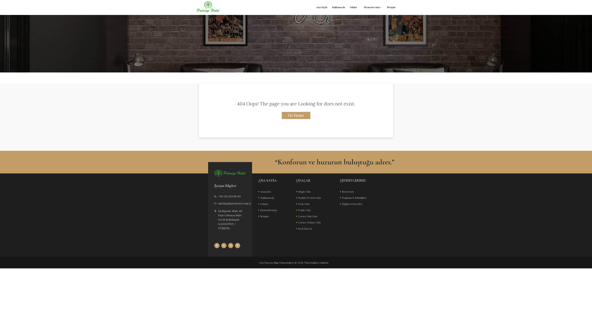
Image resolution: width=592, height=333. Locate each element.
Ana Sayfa (321, 7)
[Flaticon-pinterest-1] (237, 245)
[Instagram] (230, 245)
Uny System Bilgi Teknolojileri (276, 262)
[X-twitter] (223, 245)
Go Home (296, 115)
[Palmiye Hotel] (208, 7)
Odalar (353, 7)
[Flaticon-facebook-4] (217, 245)
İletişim (391, 7)
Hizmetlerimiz (372, 7)
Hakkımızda (338, 7)
